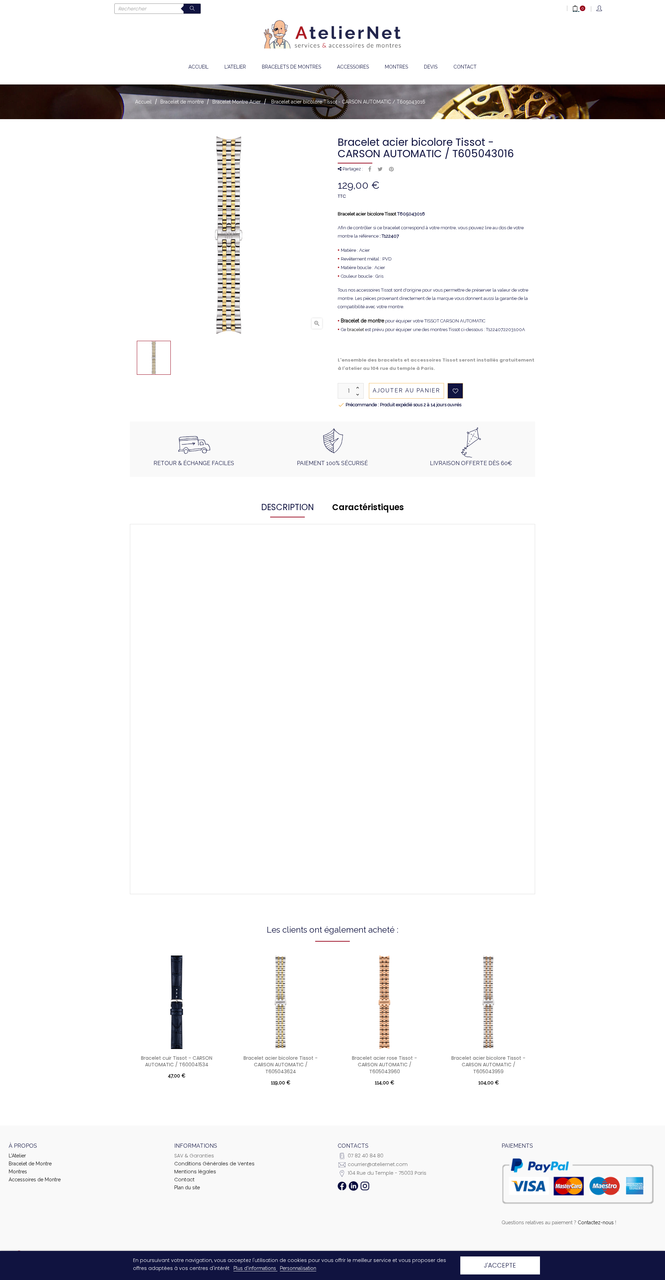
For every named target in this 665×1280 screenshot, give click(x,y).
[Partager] (369, 169)
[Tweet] (380, 169)
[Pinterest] (391, 169)
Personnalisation (298, 1268)
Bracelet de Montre (30, 1163)
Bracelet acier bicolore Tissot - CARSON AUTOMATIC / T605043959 (488, 1065)
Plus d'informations (255, 1268)
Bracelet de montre (362, 320)
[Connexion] (600, 9)
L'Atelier (17, 1155)
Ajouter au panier (406, 390)
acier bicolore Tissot (376, 213)
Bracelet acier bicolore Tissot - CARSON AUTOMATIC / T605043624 (280, 1065)
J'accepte (500, 1265)
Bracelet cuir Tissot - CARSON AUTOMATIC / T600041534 (176, 1061)
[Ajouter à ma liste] (455, 391)
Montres (18, 1171)
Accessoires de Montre (35, 1179)
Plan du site (187, 1187)
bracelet (355, 329)
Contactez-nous (596, 1222)
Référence (189, 605)
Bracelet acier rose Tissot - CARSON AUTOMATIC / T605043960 (384, 1065)
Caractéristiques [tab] (368, 507)
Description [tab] (287, 507)
